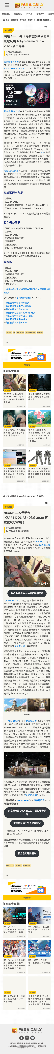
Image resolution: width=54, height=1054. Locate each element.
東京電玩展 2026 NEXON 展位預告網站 (27, 812)
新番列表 (40, 13)
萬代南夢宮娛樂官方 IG (17, 309)
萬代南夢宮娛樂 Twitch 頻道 (19, 316)
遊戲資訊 (18, 13)
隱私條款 (20, 1043)
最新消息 (6, 13)
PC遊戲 (23, 20)
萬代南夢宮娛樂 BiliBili (17, 322)
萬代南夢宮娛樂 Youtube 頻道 (20, 312)
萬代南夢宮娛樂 (11, 62)
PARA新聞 (13, 54)
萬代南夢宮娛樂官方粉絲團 (18, 306)
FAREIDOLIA (40, 541)
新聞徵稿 (34, 1043)
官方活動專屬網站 (27, 853)
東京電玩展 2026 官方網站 (27, 823)
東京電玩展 (20, 332)
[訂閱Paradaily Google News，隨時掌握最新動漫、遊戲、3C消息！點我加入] (27, 360)
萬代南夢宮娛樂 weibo (17, 319)
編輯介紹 (27, 1043)
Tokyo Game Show (14, 68)
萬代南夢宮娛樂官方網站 (17, 303)
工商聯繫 (41, 1043)
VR (42, 152)
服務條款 (13, 1043)
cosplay (8, 332)
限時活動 (40, 332)
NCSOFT (18, 865)
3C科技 (29, 13)
